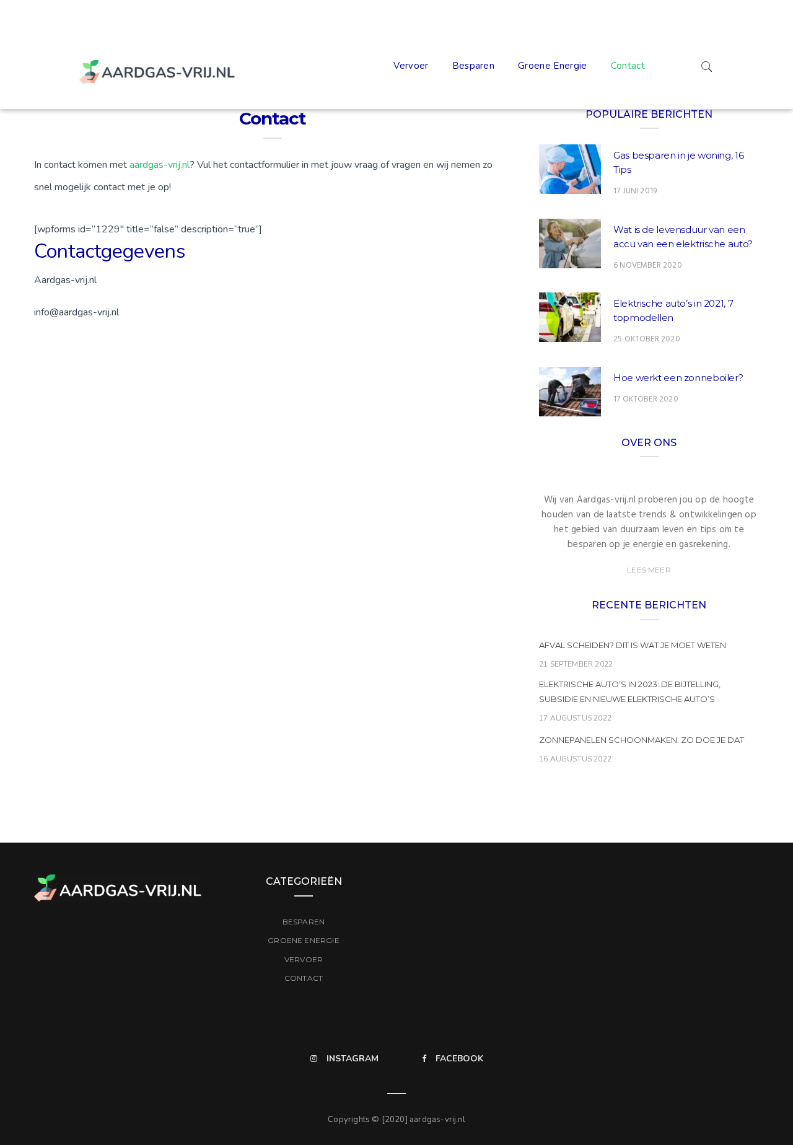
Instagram (352, 1058)
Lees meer (649, 569)
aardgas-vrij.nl (159, 165)
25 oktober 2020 (646, 339)
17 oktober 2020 (645, 399)
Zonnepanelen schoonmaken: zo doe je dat (641, 740)
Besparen (304, 921)
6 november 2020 (647, 265)
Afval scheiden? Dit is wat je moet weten (632, 645)
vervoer (410, 65)
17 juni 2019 (635, 191)
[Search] (707, 65)
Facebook (459, 1058)
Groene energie (552, 65)
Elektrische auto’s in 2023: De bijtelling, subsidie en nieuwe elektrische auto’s (630, 691)
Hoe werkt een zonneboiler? (678, 378)
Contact (628, 65)
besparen (473, 65)
